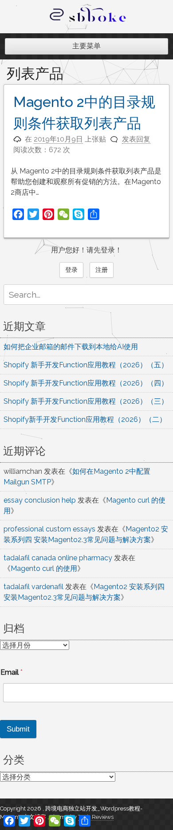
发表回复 (136, 139)
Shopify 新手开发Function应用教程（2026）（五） (86, 365)
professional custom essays (49, 529)
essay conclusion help (40, 500)
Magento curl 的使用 (44, 568)
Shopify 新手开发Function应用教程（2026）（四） (86, 383)
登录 (71, 269)
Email (11, 672)
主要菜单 (86, 46)
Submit (18, 729)
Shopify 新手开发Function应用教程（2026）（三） (86, 401)
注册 (101, 269)
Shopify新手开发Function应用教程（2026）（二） (85, 419)
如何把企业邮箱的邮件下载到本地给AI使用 (71, 346)
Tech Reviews (96, 817)
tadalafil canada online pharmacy (58, 558)
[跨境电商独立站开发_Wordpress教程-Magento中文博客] (88, 22)
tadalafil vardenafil (33, 586)
